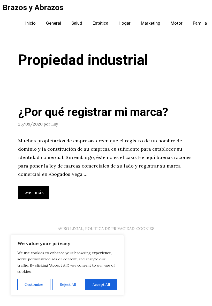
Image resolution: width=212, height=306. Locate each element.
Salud (76, 23)
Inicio (30, 23)
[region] (67, 265)
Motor (177, 23)
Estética (100, 23)
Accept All (101, 284)
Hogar (125, 23)
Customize (34, 284)
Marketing (150, 23)
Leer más (33, 192)
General (53, 23)
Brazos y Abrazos (33, 7)
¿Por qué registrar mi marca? (93, 112)
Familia (200, 23)
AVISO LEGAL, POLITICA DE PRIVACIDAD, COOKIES (106, 228)
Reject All (68, 284)
